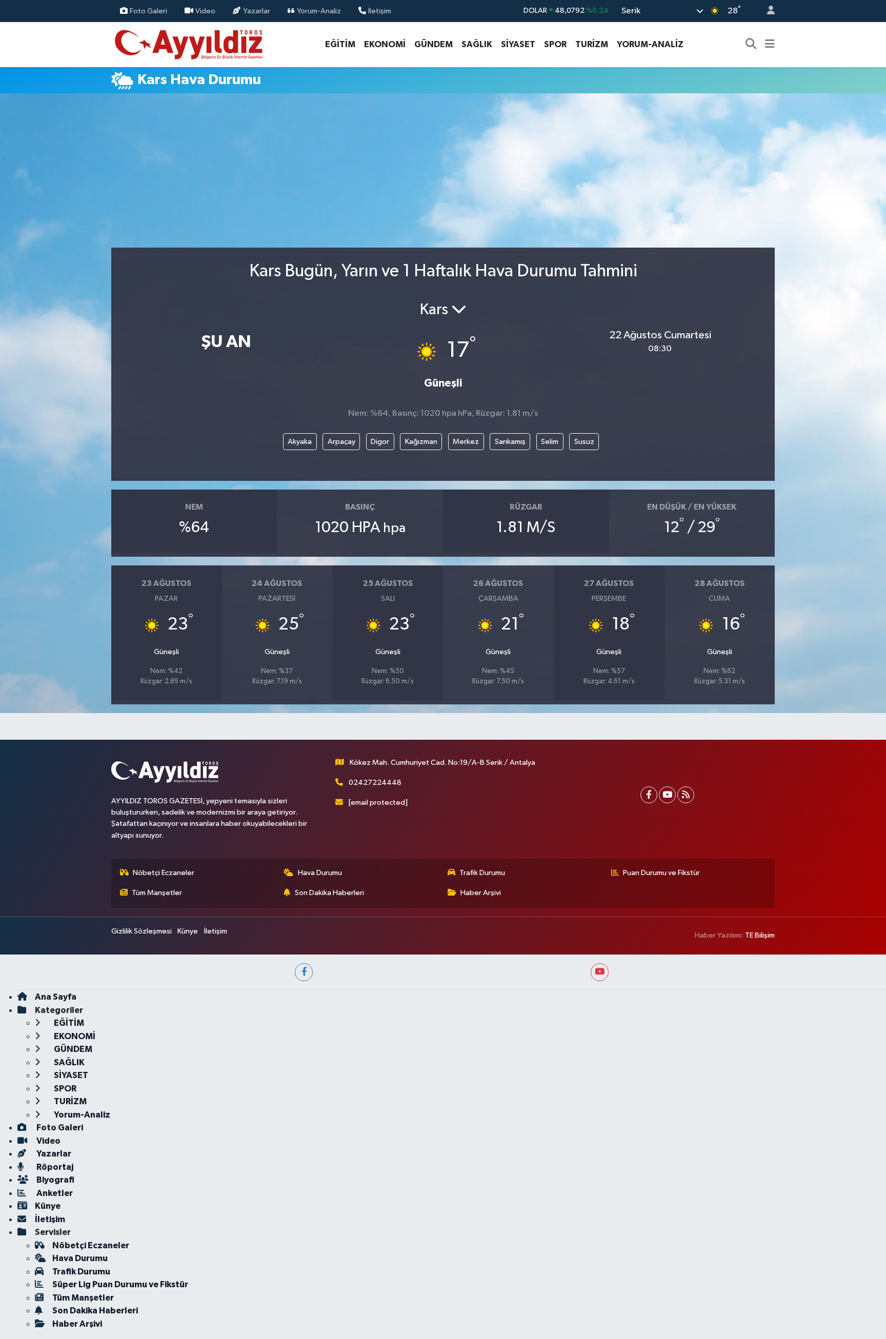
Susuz (584, 441)
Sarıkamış (510, 441)
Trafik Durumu (482, 873)
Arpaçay (341, 441)
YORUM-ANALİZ (650, 44)
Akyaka (300, 441)
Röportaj (54, 1167)
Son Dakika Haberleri (329, 893)
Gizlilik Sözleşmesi (141, 931)
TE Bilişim (760, 935)
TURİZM (591, 44)
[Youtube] (667, 794)
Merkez (466, 441)
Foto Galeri (148, 10)
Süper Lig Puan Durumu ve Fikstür (120, 1284)
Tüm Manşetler (157, 893)
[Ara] (751, 44)
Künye (187, 931)
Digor (380, 441)
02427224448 (375, 782)
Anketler (54, 1193)
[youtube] (600, 972)
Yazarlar (256, 10)
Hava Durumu (320, 873)
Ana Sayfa (55, 996)
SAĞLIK (476, 44)
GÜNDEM (433, 44)
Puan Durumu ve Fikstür (661, 873)
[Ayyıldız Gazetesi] (189, 43)
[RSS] (685, 794)
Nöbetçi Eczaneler (163, 873)
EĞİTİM (340, 44)
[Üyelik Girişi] (766, 11)
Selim (549, 441)
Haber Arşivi (480, 893)
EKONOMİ (385, 44)
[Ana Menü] (770, 44)
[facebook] (304, 972)
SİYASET (518, 44)
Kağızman (421, 441)
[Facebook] (648, 794)
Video (205, 10)
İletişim (379, 10)
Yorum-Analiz (319, 10)
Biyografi (54, 1179)
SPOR (555, 44)
